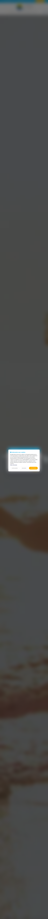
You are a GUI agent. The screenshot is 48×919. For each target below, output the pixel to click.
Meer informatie (13, 464)
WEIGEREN (24, 468)
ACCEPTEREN (33, 468)
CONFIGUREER (15, 468)
